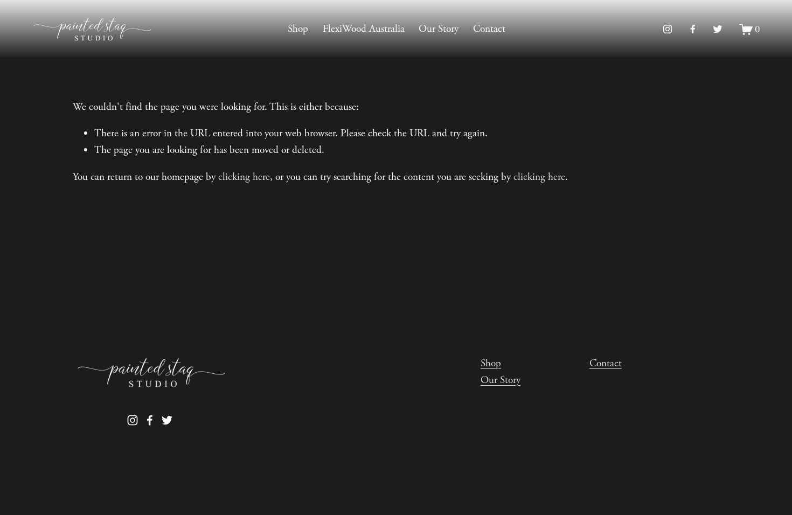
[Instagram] (667, 29)
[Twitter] (717, 29)
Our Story (438, 29)
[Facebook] (692, 29)
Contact (489, 29)
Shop (298, 29)
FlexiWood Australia (364, 29)
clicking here (244, 177)
